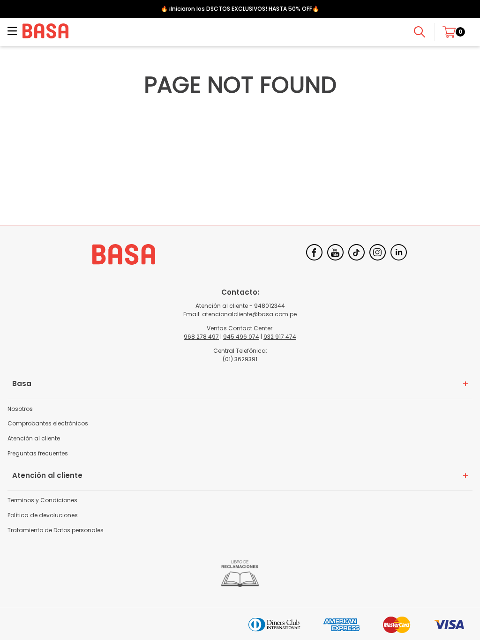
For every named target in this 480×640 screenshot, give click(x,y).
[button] (12, 31)
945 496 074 (241, 337)
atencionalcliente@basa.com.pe (249, 314)
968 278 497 (201, 337)
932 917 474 (279, 337)
